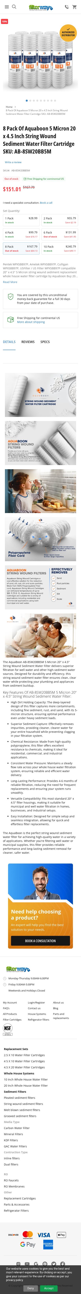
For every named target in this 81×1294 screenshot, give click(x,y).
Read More (10, 282)
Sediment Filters (15, 1092)
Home (9, 107)
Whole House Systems (19, 1073)
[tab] (9, 344)
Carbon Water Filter (17, 1128)
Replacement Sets (16, 1049)
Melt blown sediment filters (22, 1110)
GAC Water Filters (15, 1146)
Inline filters (12, 1158)
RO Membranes (14, 1186)
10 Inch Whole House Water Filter (26, 1079)
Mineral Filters (13, 1134)
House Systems (37, 1014)
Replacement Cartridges (20, 1198)
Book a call (46, 202)
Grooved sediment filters (20, 1116)
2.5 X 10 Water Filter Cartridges (24, 1055)
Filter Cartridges (12, 1019)
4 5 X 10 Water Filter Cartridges (24, 1061)
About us (58, 1002)
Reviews (28, 342)
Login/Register (36, 1002)
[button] (26, 100)
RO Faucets (11, 1180)
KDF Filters (11, 1140)
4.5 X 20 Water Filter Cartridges (24, 1067)
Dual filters (11, 1164)
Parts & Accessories (16, 1204)
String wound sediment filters (23, 1104)
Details (9, 342)
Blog (55, 1008)
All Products (10, 1014)
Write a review (13, 162)
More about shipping (31, 322)
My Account (10, 1002)
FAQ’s (6, 1008)
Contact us (34, 1008)
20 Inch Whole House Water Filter (26, 1085)
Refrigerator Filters (16, 1210)
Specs (45, 342)
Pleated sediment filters (19, 1098)
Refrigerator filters (38, 1019)
